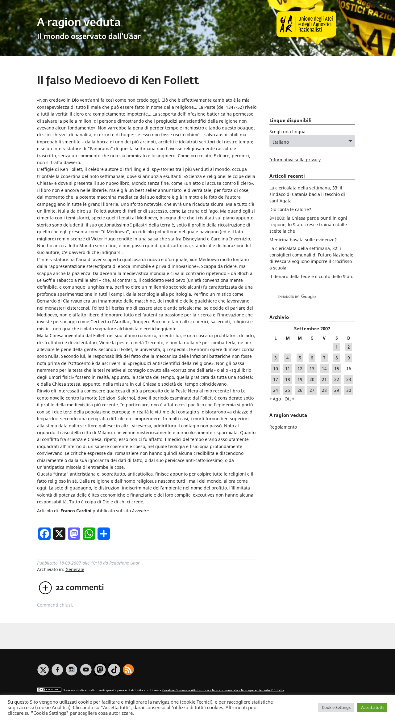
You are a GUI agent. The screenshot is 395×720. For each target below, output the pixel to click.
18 (287, 379)
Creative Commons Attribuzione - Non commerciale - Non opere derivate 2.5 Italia (223, 690)
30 (348, 390)
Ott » (289, 399)
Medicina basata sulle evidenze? (303, 240)
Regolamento (283, 427)
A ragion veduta (79, 23)
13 (312, 368)
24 (275, 390)
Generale (74, 569)
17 (275, 379)
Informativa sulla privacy (295, 160)
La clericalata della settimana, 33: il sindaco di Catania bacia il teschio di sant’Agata (307, 194)
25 (287, 390)
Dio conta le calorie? (290, 209)
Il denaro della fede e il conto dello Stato (311, 276)
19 (299, 379)
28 (324, 390)
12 (299, 368)
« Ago (275, 399)
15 (336, 368)
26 (299, 390)
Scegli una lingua (287, 131)
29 (336, 390)
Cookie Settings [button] (336, 707)
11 (287, 368)
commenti (80, 588)
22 (336, 379)
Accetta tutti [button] (372, 707)
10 (275, 368)
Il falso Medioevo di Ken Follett (118, 81)
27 (312, 390)
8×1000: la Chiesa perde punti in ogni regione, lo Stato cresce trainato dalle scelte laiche (308, 224)
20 (312, 379)
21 (324, 379)
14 (324, 368)
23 (348, 379)
